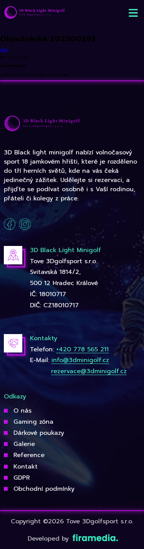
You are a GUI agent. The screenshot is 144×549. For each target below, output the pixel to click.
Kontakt (25, 466)
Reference (29, 455)
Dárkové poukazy (38, 433)
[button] (133, 13)
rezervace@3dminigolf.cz (89, 371)
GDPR (21, 478)
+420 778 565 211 (82, 349)
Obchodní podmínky (43, 489)
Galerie (24, 444)
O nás (22, 410)
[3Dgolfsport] (34, 13)
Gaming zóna (33, 422)
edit (4, 49)
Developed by (49, 538)
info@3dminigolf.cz (80, 360)
